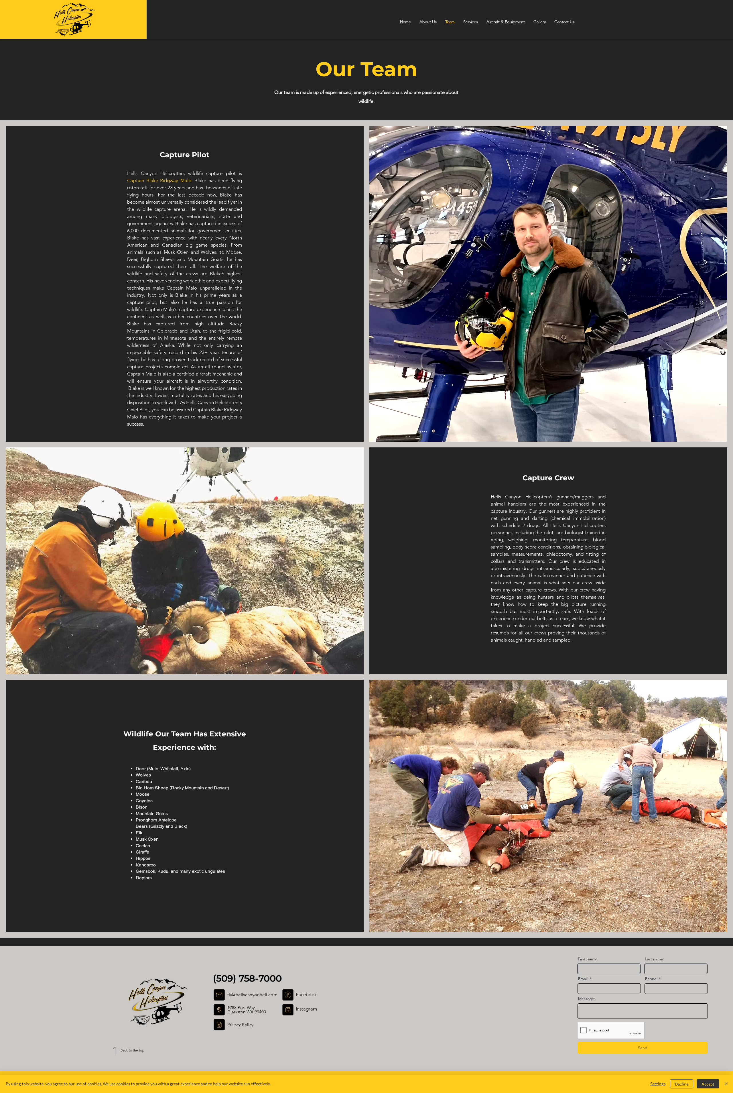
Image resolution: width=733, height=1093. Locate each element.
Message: (586, 999)
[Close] (726, 1083)
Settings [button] (657, 1083)
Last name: (654, 959)
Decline (681, 1084)
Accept (708, 1084)
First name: (588, 959)
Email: (583, 979)
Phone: (651, 979)
